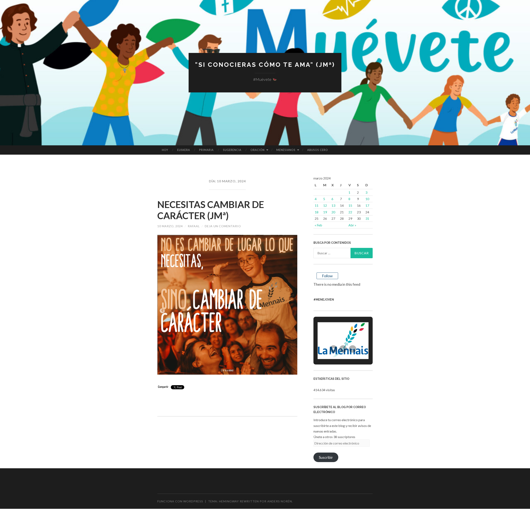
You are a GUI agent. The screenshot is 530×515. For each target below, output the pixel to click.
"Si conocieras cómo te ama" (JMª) (265, 64)
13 (333, 205)
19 (325, 212)
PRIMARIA (206, 150)
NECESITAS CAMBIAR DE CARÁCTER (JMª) (210, 210)
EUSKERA (183, 150)
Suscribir (326, 457)
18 (316, 212)
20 (333, 212)
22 (350, 212)
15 (350, 205)
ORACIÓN (258, 150)
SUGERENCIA (232, 150)
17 (367, 205)
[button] (333, 349)
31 (367, 218)
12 (325, 205)
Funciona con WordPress (180, 501)
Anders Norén (279, 501)
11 (316, 205)
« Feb (318, 225)
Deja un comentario (223, 226)
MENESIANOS (285, 150)
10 (367, 199)
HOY (165, 150)
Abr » (352, 225)
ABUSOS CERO (317, 150)
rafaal (194, 226)
